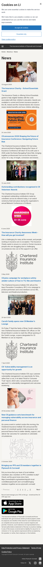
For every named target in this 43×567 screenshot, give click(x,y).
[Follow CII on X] (30, 563)
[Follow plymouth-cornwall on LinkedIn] (40, 559)
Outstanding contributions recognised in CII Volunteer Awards (21, 188)
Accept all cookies (21, 28)
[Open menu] (3, 46)
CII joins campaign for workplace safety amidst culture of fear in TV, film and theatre (21, 279)
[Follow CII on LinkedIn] (40, 563)
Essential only (21, 34)
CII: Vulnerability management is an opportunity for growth (17, 368)
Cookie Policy (7, 552)
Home (4, 52)
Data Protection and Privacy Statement (16, 548)
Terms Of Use (36, 548)
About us (10, 52)
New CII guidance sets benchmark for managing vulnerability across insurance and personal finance (21, 417)
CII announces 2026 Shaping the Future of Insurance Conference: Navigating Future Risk (20, 139)
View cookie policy (9, 39)
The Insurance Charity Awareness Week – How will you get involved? (20, 233)
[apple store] (21, 503)
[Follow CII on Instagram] (35, 563)
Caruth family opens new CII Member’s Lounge (18, 322)
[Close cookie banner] (40, 4)
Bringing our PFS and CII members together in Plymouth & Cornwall (21, 466)
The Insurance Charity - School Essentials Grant (20, 89)
